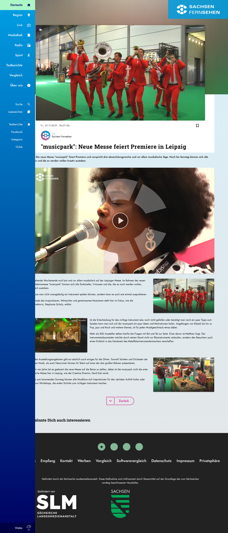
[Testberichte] (101, 447)
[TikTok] (139, 447)
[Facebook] (114, 447)
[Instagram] (126, 447)
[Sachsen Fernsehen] (198, 9)
